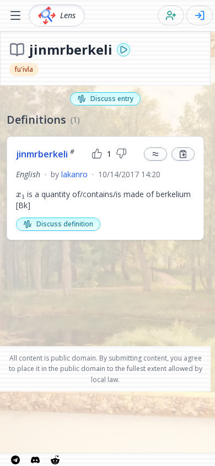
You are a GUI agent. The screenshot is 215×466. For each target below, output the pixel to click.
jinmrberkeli (45, 154)
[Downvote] (121, 154)
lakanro (74, 174)
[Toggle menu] (15, 15)
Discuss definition (64, 224)
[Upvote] (97, 154)
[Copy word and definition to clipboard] (183, 154)
